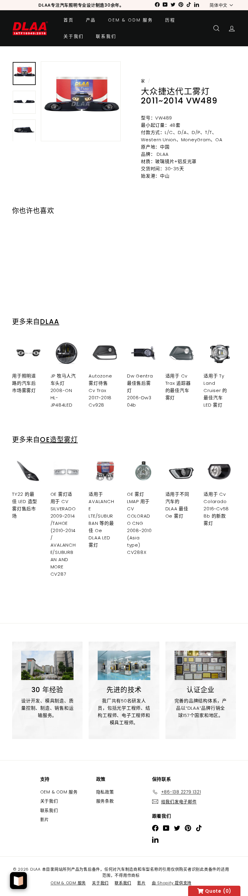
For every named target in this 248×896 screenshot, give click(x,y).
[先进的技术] (124, 665)
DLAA (49, 321)
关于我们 (74, 36)
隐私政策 (105, 792)
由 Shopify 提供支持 (172, 883)
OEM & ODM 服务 (130, 20)
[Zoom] (80, 101)
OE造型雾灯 (59, 439)
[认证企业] (201, 665)
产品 (91, 20)
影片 (44, 819)
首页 (69, 20)
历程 (170, 20)
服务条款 (105, 801)
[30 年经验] (47, 665)
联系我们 (106, 36)
